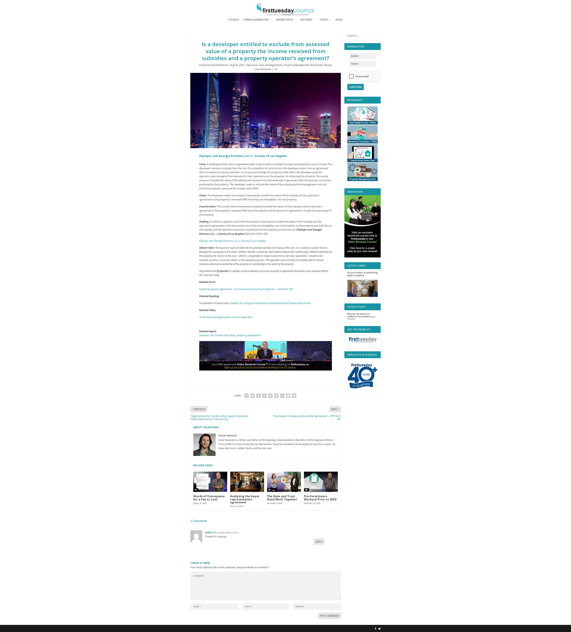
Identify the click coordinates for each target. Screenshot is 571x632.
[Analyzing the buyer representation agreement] (247, 482)
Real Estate (317, 65)
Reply (319, 541)
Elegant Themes (209, 629)
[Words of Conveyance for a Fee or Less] (210, 482)
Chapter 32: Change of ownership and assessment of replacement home (270, 303)
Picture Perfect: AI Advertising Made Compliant (362, 274)
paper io (210, 532)
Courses (233, 19)
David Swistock (219, 65)
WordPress (234, 629)
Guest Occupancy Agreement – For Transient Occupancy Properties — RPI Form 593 (246, 289)
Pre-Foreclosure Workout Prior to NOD (320, 497)
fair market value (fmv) (223, 335)
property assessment (249, 335)
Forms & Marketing (256, 19)
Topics (324, 19)
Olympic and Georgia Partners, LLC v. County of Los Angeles (232, 240)
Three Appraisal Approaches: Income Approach (225, 317)
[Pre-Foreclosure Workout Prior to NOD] (321, 482)
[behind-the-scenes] (362, 256)
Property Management (296, 65)
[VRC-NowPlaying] (265, 373)
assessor (204, 335)
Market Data (284, 19)
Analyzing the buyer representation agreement (244, 499)
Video (339, 19)
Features (306, 19)
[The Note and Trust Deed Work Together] (284, 482)
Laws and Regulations (271, 65)
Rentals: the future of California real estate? (358, 315)
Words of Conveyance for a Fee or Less (209, 497)
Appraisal (252, 65)
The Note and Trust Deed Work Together (282, 497)
